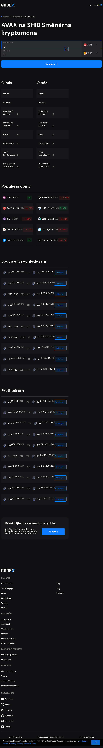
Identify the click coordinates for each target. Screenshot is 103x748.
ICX (9, 283)
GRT (38, 456)
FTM (10, 294)
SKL (38, 316)
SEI (39, 337)
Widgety (4, 603)
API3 (39, 467)
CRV (10, 434)
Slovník (4, 608)
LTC (38, 348)
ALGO (10, 413)
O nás (3, 593)
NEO (10, 327)
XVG (10, 348)
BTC (40, 359)
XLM (39, 327)
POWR (11, 359)
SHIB (10, 272)
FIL (9, 456)
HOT (10, 445)
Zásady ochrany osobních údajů (51, 737)
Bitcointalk (9, 721)
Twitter (8, 705)
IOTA (10, 488)
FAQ (58, 584)
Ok (96, 742)
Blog (58, 588)
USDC (10, 337)
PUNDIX (11, 424)
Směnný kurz (6, 598)
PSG (10, 478)
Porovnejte (59, 402)
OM (38, 478)
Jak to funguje (7, 588)
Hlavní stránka (7, 584)
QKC (10, 305)
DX (38, 445)
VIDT (39, 499)
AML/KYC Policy (15, 737)
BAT (39, 305)
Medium (8, 710)
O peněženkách (7, 629)
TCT (39, 272)
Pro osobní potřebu (9, 655)
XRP (39, 488)
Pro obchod (6, 659)
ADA (10, 467)
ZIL (9, 402)
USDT (10, 370)
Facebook (9, 699)
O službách (5, 624)
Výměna (16, 17)
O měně (4, 633)
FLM (10, 316)
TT (38, 370)
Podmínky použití (87, 737)
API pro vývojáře (7, 643)
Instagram (9, 716)
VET (39, 413)
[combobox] (89, 5)
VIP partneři (6, 619)
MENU (97, 5)
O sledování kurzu (8, 638)
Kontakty (60, 593)
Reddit (7, 727)
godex (6, 17)
